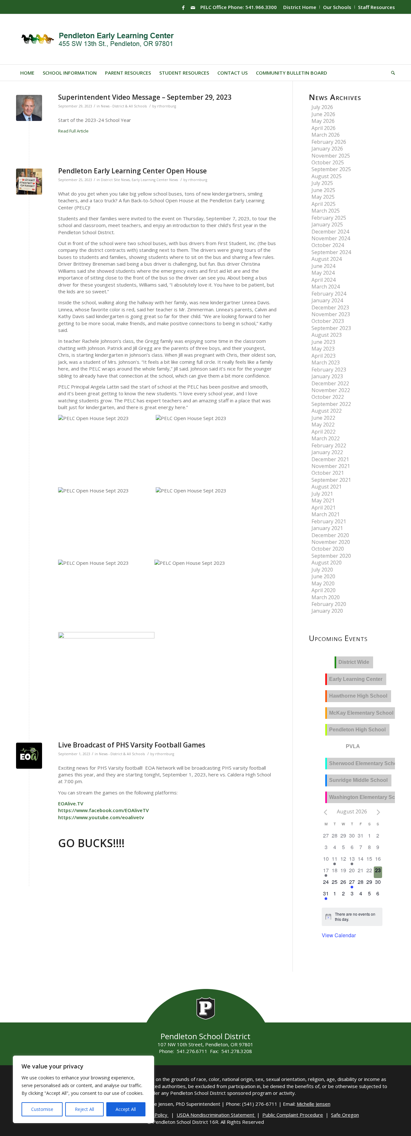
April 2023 (323, 355)
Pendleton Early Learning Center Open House (132, 170)
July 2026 (322, 107)
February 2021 (328, 521)
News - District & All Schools (124, 106)
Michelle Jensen (313, 1104)
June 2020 (323, 576)
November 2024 (330, 238)
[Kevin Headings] (29, 108)
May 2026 (323, 120)
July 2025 (322, 183)
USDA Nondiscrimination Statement (216, 1115)
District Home (299, 7)
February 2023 (328, 369)
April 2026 (323, 128)
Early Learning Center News (155, 180)
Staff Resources (376, 7)
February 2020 (328, 604)
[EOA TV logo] (29, 756)
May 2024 (323, 272)
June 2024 (323, 266)
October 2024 (327, 245)
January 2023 (327, 376)
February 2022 (328, 445)
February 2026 (328, 141)
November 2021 (330, 466)
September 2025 (331, 169)
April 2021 (323, 507)
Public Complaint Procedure (292, 1115)
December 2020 (330, 535)
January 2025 (327, 224)
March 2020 (325, 597)
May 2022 (323, 424)
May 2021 (323, 500)
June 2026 (323, 114)
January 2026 (327, 148)
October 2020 (327, 548)
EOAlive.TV (70, 803)
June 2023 (323, 341)
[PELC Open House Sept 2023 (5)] (29, 182)
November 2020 (330, 541)
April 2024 (323, 279)
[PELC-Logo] (100, 39)
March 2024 (325, 286)
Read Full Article (73, 131)
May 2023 (323, 348)
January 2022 (327, 452)
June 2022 (323, 417)
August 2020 (326, 562)
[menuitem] (300, 7)
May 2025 (323, 196)
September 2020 (331, 555)
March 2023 (325, 362)
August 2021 (326, 486)
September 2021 (331, 479)
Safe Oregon (345, 1115)
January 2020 (327, 610)
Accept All (126, 1109)
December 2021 (330, 459)
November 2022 (330, 390)
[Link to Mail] (193, 7)
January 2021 (327, 528)
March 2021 (325, 514)
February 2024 (328, 293)
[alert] (356, 917)
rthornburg (166, 106)
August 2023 (326, 334)
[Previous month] (325, 812)
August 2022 (326, 410)
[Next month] (378, 812)
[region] (83, 1089)
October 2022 (327, 396)
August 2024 (326, 258)
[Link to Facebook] (183, 7)
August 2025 (326, 176)
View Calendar (339, 935)
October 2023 (327, 321)
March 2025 (325, 210)
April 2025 (323, 203)
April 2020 (323, 590)
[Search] (391, 73)
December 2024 (330, 231)
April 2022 (323, 431)
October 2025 (327, 162)
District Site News (115, 180)
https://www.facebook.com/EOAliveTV (103, 810)
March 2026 (325, 134)
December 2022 (330, 383)
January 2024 (327, 300)
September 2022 (331, 404)
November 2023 (330, 314)
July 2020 (322, 569)
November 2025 (330, 155)
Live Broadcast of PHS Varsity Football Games (131, 744)
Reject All (84, 1109)
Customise (42, 1109)
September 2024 (331, 252)
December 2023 (330, 307)
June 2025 (323, 190)
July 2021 (322, 493)
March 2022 (325, 438)
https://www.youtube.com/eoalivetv (101, 817)
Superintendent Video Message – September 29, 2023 (145, 97)
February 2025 (328, 217)
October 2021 (327, 472)
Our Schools (337, 7)
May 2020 (323, 583)
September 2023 (331, 328)
